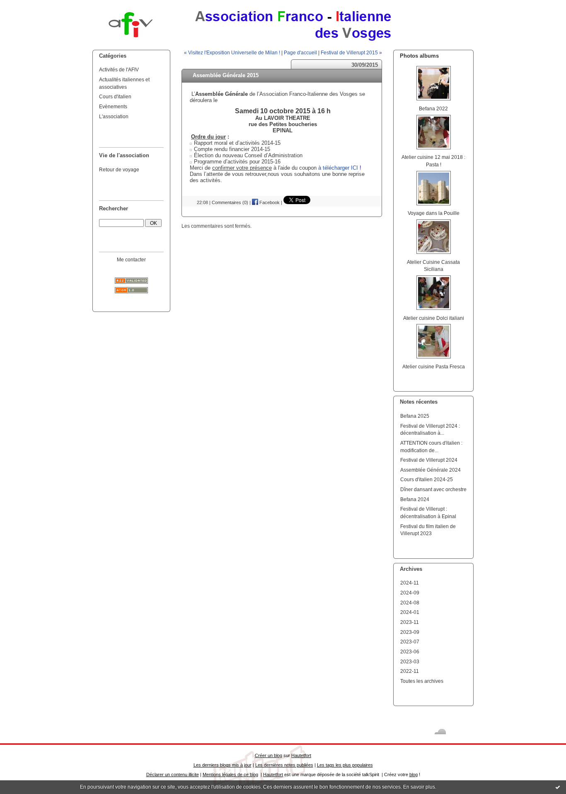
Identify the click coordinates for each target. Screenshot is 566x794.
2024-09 (409, 592)
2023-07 (409, 641)
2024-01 (409, 612)
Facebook (269, 202)
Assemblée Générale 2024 (430, 470)
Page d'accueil (300, 52)
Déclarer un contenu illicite (172, 774)
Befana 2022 (433, 108)
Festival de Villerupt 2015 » (351, 52)
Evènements (113, 106)
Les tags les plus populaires (345, 764)
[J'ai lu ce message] (557, 787)
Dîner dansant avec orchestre (433, 489)
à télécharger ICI (338, 168)
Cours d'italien (115, 96)
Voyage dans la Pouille (434, 213)
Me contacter (131, 259)
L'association (113, 116)
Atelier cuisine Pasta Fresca (433, 366)
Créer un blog (268, 755)
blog (413, 774)
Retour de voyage (119, 169)
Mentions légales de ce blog (230, 774)
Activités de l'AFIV (119, 69)
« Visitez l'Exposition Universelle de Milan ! (232, 52)
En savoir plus (419, 787)
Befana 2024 (414, 499)
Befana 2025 (414, 416)
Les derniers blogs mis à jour (223, 764)
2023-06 (409, 651)
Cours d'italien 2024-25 (426, 479)
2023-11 (409, 622)
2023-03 (409, 661)
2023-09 (409, 632)
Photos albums (419, 56)
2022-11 (409, 671)
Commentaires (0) (230, 202)
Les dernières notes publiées (284, 764)
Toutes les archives (421, 681)
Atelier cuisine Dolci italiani (433, 318)
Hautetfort (301, 755)
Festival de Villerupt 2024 (428, 460)
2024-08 (409, 602)
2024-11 (409, 582)
